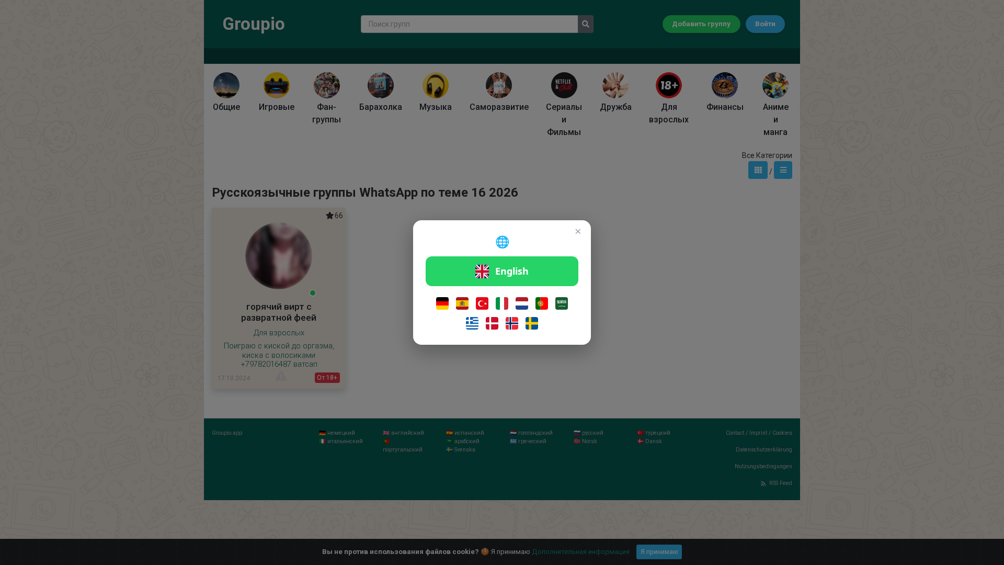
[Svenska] (532, 323)
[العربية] (562, 303)
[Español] (462, 303)
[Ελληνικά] (472, 323)
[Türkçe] (482, 303)
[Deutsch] (442, 303)
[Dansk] (492, 323)
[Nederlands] (522, 303)
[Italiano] (502, 303)
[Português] (542, 303)
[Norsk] (512, 323)
